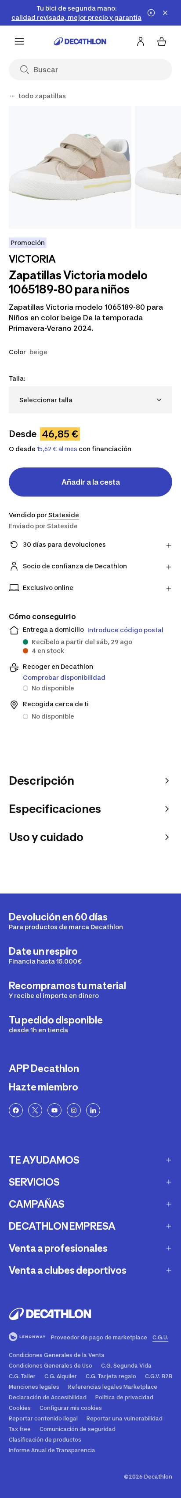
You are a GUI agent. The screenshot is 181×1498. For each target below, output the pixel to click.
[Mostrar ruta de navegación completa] (12, 96)
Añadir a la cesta (91, 482)
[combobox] (90, 399)
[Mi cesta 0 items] (161, 41)
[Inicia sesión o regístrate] (140, 41)
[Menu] (19, 41)
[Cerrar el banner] (165, 13)
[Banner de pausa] (151, 13)
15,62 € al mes (57, 448)
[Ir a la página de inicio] (80, 41)
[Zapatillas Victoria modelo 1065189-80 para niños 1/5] (70, 167)
